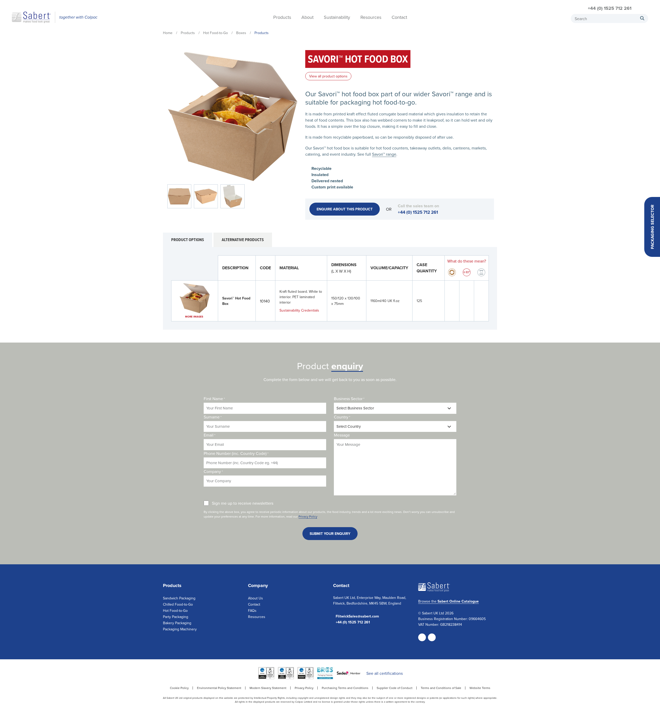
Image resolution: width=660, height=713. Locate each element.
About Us (255, 598)
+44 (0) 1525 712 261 (609, 8)
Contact (399, 17)
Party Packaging (175, 616)
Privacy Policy (308, 516)
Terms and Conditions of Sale (441, 688)
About (307, 17)
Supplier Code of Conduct (394, 688)
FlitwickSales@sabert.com (357, 616)
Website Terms (479, 688)
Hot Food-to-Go (175, 610)
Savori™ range (384, 154)
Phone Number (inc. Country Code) (236, 453)
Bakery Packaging (177, 622)
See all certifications (384, 673)
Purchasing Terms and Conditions (345, 688)
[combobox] (609, 18)
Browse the (448, 601)
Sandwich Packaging (179, 598)
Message (342, 435)
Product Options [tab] (187, 240)
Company (213, 471)
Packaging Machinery (180, 629)
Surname (212, 417)
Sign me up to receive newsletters (242, 503)
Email (209, 435)
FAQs (252, 610)
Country (342, 417)
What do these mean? (466, 261)
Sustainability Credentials (299, 310)
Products (282, 17)
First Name (214, 398)
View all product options (328, 76)
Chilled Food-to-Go (178, 604)
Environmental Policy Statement (219, 688)
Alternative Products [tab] (243, 240)
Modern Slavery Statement (268, 688)
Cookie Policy (179, 688)
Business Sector (349, 398)
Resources (370, 17)
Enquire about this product (345, 209)
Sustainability (337, 17)
